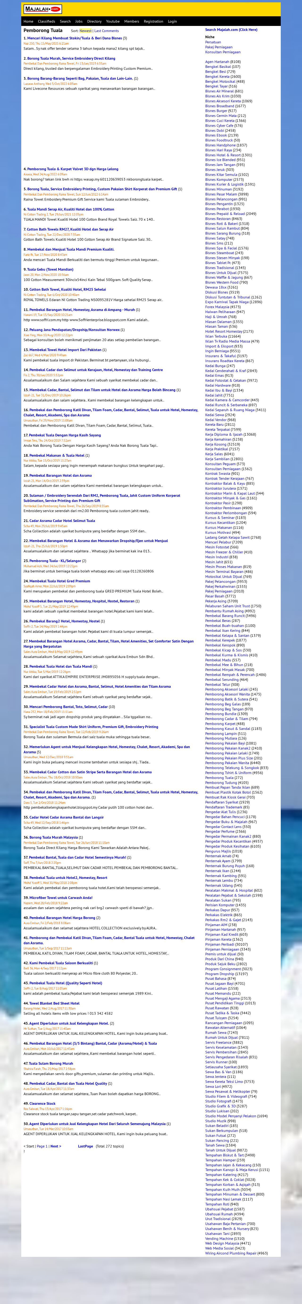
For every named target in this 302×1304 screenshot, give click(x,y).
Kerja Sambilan (217, 458)
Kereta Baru (214, 424)
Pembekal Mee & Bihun (224, 664)
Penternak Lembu (219, 880)
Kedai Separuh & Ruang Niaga (230, 409)
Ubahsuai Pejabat (219, 1209)
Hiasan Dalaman (218, 321)
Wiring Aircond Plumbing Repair (230, 1253)
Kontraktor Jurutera (220, 488)
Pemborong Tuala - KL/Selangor (55, 560)
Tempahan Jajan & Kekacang (228, 1165)
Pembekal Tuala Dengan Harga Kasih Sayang (65, 435)
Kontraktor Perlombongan (226, 512)
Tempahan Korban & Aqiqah (228, 1184)
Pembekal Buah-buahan (224, 625)
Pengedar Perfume (220, 831)
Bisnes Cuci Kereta (220, 120)
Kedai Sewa (214, 414)
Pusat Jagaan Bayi (219, 983)
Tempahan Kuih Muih (222, 1189)
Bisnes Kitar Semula (221, 174)
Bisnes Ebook (216, 135)
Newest (86, 30)
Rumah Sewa (215, 1032)
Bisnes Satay (215, 238)
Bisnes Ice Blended (220, 159)
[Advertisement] (112, 129)
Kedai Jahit (213, 395)
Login (172, 21)
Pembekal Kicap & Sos (223, 650)
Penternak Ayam (218, 860)
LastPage (85, 1146)
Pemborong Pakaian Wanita (227, 762)
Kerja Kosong (215, 444)
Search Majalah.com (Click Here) (231, 29)
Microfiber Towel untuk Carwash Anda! (60, 897)
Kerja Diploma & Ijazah (224, 434)
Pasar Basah (214, 596)
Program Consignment (223, 968)
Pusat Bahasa (215, 978)
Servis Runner (216, 1062)
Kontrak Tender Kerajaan (224, 478)
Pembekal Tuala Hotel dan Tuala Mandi (60, 666)
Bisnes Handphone (220, 145)
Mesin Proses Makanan (223, 566)
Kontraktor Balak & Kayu (225, 483)
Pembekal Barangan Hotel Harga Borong (62, 917)
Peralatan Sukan (218, 900)
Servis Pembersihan (221, 1052)
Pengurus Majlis (218, 851)
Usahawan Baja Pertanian (225, 1223)
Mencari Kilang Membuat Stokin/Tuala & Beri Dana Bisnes (74, 38)
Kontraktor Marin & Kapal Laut (230, 493)
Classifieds (46, 21)
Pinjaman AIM (216, 924)
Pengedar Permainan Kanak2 (228, 836)
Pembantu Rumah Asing (224, 611)
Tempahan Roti (217, 1204)
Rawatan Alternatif (220, 1027)
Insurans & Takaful (220, 355)
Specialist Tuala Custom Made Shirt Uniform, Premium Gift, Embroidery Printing (93, 726)
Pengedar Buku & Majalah (226, 821)
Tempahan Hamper (220, 1160)
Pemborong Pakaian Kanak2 (228, 748)
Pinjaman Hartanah (220, 929)
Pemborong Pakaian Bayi (225, 743)
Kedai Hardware (218, 385)
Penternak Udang (219, 885)
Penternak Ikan (217, 870)
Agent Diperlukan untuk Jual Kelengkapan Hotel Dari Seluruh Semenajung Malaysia (97, 1123)
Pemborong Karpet (220, 723)
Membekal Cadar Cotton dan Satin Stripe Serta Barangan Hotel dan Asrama (90, 772)
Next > (55, 1146)
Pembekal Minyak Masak (225, 669)
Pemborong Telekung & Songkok (232, 767)
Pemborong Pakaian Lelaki (226, 753)
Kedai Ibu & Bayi (218, 390)
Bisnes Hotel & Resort (223, 155)
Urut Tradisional (218, 1218)
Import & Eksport (219, 346)
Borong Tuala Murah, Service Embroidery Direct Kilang (71, 58)
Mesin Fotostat (217, 547)
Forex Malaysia (217, 306)
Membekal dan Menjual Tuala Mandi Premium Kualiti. (70, 249)
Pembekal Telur (217, 684)
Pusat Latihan (216, 988)
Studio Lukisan (217, 1111)
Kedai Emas (214, 375)
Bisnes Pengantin (219, 203)
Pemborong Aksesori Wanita (227, 694)
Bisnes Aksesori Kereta (223, 101)
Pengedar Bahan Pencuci (225, 816)
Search (65, 21)
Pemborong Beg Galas (223, 704)
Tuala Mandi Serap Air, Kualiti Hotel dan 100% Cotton (70, 209)
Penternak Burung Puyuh (225, 865)
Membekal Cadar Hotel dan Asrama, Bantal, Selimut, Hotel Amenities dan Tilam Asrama (100, 686)
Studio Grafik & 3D (220, 1106)
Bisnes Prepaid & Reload (225, 213)
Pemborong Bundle (220, 713)
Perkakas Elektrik (219, 914)
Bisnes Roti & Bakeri (221, 223)
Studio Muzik (215, 1120)
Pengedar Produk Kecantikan (228, 841)
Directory (94, 21)
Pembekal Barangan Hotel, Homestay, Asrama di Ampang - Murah (82, 309)
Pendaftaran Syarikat (221, 802)
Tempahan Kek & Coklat (224, 1179)
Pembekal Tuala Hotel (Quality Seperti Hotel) (65, 983)
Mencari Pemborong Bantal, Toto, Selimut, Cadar (68, 706)
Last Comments (106, 30)
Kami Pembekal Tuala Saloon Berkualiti (61, 962)
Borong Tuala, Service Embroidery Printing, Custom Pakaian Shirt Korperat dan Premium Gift (102, 188)
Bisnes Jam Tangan (220, 164)
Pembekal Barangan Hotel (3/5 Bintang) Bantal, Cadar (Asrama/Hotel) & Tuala (93, 1043)
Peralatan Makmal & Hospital (229, 890)
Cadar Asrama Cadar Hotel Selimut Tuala (62, 520)
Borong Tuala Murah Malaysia (53, 837)
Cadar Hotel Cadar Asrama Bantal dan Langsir (66, 817)
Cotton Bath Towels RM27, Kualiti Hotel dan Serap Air (70, 229)
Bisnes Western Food (222, 282)
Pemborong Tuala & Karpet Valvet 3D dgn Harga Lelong (72, 168)
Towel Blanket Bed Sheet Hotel (54, 1003)
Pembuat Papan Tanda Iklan (227, 787)
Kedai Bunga (215, 365)
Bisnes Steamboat (219, 252)
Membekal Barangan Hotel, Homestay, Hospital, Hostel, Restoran (81, 601)
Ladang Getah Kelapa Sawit (227, 537)
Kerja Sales (214, 453)
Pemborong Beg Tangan (224, 709)
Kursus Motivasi (218, 532)
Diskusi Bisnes (216, 292)
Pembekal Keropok (220, 645)
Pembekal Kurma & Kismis (226, 655)
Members (131, 21)
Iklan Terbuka (216, 336)
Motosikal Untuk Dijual (223, 576)
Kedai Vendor (215, 419)
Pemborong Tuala (219, 777)
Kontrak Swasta (217, 473)
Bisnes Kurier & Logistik (224, 184)
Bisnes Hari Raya (218, 150)
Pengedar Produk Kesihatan (227, 846)
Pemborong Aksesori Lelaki (226, 689)
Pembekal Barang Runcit (225, 615)
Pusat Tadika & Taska (222, 1012)
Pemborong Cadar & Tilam (226, 718)
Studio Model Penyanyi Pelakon (230, 1116)
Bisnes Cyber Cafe (219, 125)
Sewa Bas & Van (218, 1071)
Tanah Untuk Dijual (220, 1150)
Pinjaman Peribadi (219, 944)
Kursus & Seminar (220, 517)
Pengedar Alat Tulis (220, 811)
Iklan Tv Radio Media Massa (227, 341)
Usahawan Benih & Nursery (227, 1228)
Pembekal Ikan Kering (222, 630)
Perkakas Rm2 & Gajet (223, 919)
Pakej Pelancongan (220, 581)
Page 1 (42, 1146)
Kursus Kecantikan (220, 522)
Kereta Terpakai (217, 429)
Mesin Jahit (214, 561)
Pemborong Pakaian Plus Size (229, 758)
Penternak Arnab (218, 855)
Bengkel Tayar (216, 86)
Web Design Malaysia (222, 1243)
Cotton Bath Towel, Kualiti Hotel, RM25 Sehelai (67, 289)
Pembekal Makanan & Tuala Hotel (56, 455)
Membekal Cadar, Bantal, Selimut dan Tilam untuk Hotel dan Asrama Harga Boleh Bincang (102, 389)
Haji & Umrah (216, 316)
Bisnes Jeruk (215, 169)
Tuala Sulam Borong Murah (51, 1063)
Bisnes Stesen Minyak (222, 257)
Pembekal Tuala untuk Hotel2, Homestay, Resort (68, 877)
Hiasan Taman (216, 326)
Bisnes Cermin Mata (221, 115)
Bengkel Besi (215, 71)
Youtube (113, 21)
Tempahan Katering (221, 1174)
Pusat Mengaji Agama (222, 998)
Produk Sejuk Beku (220, 963)
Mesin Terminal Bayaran (224, 571)
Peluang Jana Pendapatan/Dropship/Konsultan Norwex (74, 329)
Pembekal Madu (218, 660)
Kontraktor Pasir (218, 503)
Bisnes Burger (216, 110)
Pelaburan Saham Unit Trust (227, 606)
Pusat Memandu (218, 993)
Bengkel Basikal (218, 66)
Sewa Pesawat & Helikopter (227, 1091)
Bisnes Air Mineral (219, 91)
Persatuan (213, 42)
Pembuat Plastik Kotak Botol (228, 792)
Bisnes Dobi (214, 130)
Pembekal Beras (218, 620)
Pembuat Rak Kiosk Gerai (225, 797)
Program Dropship (219, 973)
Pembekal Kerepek (220, 640)
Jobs (79, 21)
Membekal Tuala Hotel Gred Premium (59, 581)
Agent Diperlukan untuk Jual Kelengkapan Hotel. (69, 1023)
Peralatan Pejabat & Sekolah (228, 895)
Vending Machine (219, 1238)
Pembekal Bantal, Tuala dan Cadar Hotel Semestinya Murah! (77, 857)
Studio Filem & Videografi (226, 1096)
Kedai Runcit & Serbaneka (226, 404)
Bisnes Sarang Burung (223, 233)
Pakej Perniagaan (219, 47)
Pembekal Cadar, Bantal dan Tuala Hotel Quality (68, 1083)
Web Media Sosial (219, 1248)
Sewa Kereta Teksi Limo (224, 1081)
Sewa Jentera (215, 1076)
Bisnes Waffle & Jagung (224, 277)
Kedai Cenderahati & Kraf (225, 370)
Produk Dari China (219, 958)
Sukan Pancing (217, 1140)
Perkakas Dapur (217, 909)
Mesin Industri (216, 557)
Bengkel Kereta (217, 76)
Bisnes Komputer (218, 179)
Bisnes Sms (214, 243)
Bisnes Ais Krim (217, 96)
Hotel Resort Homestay (223, 331)
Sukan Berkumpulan (221, 1130)
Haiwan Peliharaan (220, 311)
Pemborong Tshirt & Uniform (228, 772)
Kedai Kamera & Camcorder (227, 399)
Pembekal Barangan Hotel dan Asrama (60, 475)
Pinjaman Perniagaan (222, 949)
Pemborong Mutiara (221, 738)
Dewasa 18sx (215, 287)
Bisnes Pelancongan (221, 199)
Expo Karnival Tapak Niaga (227, 301)
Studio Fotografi (218, 1101)
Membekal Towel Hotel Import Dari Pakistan (65, 349)
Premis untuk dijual (220, 954)
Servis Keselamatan (221, 1047)
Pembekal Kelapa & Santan (227, 635)
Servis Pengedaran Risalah (226, 1057)
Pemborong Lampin (221, 733)
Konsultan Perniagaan (223, 52)
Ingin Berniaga (217, 350)
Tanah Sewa (215, 1145)
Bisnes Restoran (218, 218)
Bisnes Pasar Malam (221, 194)
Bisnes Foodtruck (219, 140)
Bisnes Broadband (219, 105)
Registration (153, 21)
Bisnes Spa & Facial (221, 248)
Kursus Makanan (218, 527)
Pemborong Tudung (221, 782)
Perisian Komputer (220, 904)
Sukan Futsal (215, 1135)
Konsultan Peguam (220, 463)
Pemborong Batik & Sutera (226, 699)
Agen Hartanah (217, 61)
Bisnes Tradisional (219, 267)
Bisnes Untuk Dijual (221, 272)
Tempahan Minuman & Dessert (230, 1194)
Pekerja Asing (215, 601)
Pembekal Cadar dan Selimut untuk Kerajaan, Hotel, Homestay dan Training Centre (96, 369)
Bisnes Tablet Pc (218, 262)
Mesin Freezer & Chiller (224, 552)
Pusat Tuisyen (216, 1017)
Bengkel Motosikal (220, 81)
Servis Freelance (218, 1042)
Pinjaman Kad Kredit (221, 934)
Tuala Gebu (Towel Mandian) (50, 269)
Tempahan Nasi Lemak (223, 1199)
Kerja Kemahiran (218, 439)
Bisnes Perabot (217, 208)
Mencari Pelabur (218, 542)
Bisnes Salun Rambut (222, 228)
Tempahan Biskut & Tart (224, 1155)
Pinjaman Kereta (218, 939)
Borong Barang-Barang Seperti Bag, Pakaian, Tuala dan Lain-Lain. (80, 78)
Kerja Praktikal (216, 449)
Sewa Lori (213, 1086)
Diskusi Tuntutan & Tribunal (227, 297)
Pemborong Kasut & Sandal (227, 728)
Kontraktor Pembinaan (223, 507)
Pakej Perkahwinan (220, 586)
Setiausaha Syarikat (221, 1066)
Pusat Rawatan (217, 1008)
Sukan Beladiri (217, 1125)
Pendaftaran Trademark (223, 807)
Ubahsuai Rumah (219, 1214)
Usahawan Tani (217, 1233)
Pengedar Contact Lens (223, 826)
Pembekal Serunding (222, 679)
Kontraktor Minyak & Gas (225, 498)
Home (28, 21)
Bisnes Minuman (218, 189)
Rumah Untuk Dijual (221, 1037)
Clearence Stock (42, 1103)
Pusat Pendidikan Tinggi (224, 1003)
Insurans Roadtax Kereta (224, 360)
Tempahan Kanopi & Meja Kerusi (231, 1169)
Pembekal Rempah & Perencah (230, 674)
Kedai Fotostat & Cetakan (225, 380)
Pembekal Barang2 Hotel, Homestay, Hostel (64, 621)
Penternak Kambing (221, 875)
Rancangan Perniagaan (223, 1022)
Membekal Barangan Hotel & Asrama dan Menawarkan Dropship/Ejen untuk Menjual (98, 540)
